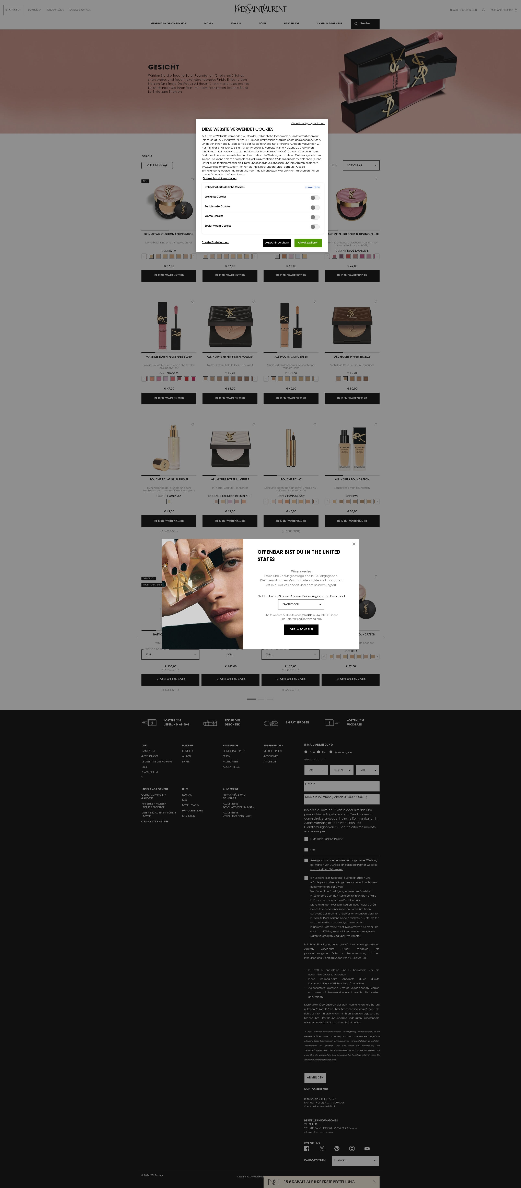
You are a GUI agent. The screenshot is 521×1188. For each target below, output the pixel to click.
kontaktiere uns (310, 615)
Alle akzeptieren (308, 243)
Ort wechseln (301, 629)
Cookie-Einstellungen (215, 243)
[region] (262, 185)
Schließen (354, 544)
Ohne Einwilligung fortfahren (308, 124)
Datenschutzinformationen (219, 178)
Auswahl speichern (277, 243)
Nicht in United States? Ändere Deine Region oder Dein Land (301, 596)
